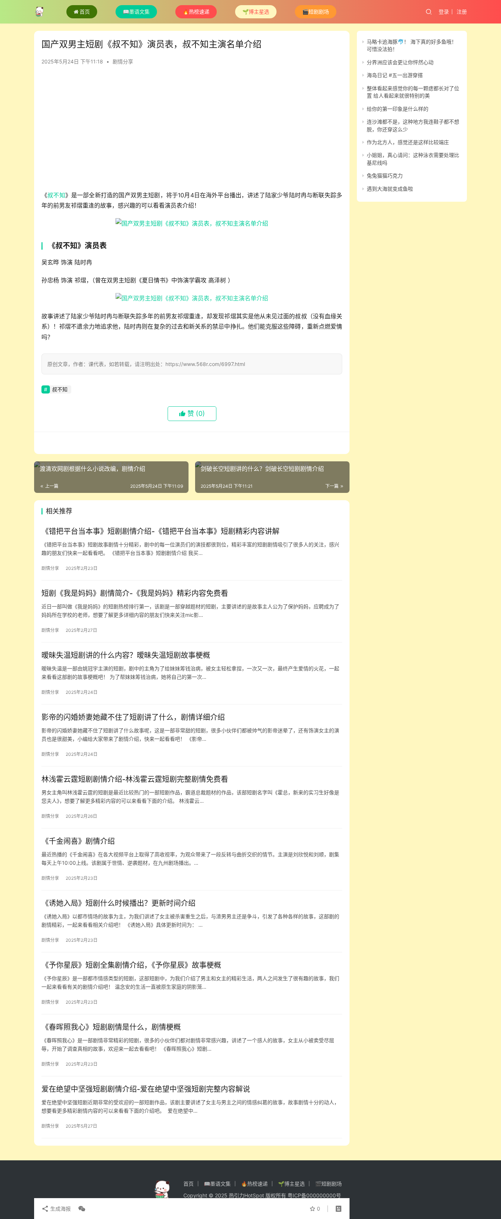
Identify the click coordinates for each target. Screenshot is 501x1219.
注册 (462, 11)
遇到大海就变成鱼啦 (390, 189)
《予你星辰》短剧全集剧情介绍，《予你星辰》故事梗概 (131, 965)
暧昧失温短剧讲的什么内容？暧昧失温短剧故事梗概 (125, 655)
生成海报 (60, 1208)
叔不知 (56, 195)
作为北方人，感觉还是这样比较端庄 (408, 142)
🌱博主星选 (255, 11)
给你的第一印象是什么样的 (397, 109)
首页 (85, 11)
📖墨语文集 (136, 11)
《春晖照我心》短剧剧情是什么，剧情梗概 (111, 1027)
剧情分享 (123, 61)
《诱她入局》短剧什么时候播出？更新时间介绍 (118, 903)
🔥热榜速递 (196, 11)
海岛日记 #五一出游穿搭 (395, 75)
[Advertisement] (191, 131)
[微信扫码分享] (80, 1208)
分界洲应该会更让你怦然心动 (400, 62)
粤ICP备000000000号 (314, 1195)
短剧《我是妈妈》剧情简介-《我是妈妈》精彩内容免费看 (134, 593)
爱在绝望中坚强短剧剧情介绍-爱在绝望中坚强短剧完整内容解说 (145, 1089)
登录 (444, 11)
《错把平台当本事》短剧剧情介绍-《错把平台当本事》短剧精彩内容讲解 (160, 531)
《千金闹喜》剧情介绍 (78, 841)
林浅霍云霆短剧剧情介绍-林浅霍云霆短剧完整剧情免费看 (134, 779)
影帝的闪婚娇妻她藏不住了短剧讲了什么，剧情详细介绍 (133, 717)
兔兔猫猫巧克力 (385, 175)
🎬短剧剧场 (315, 11)
